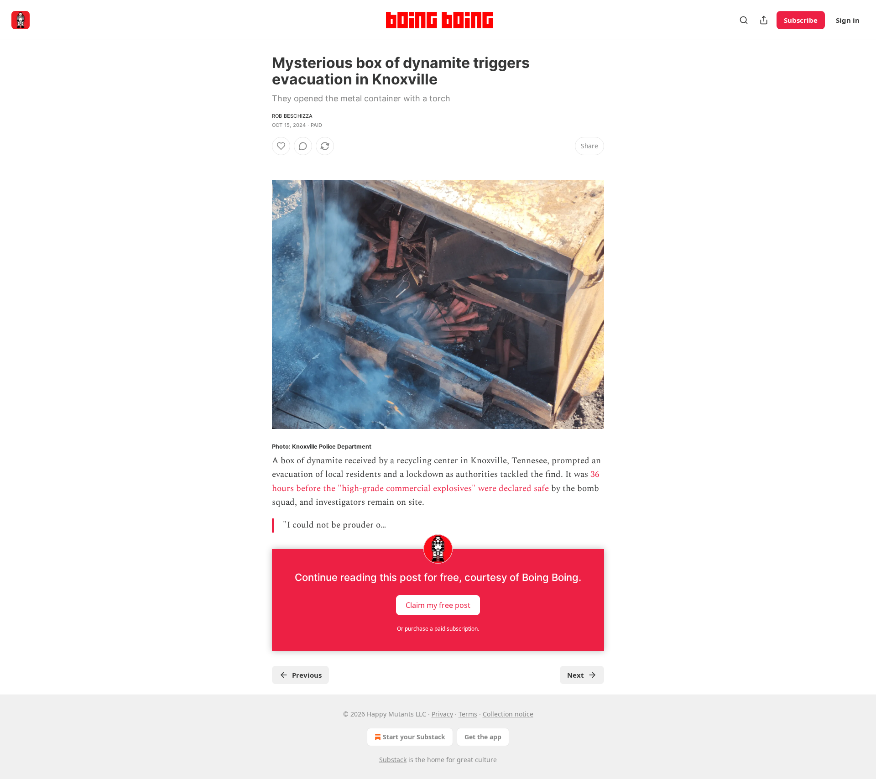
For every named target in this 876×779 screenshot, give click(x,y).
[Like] (281, 146)
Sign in (848, 20)
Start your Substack (414, 736)
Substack (393, 759)
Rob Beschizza (292, 116)
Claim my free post (438, 605)
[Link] (259, 162)
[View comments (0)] (303, 146)
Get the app (482, 736)
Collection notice (508, 714)
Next (575, 675)
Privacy (442, 714)
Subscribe (801, 20)
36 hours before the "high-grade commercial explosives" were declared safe (436, 481)
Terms (468, 714)
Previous (307, 675)
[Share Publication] (764, 20)
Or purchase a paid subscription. (438, 629)
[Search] (744, 20)
